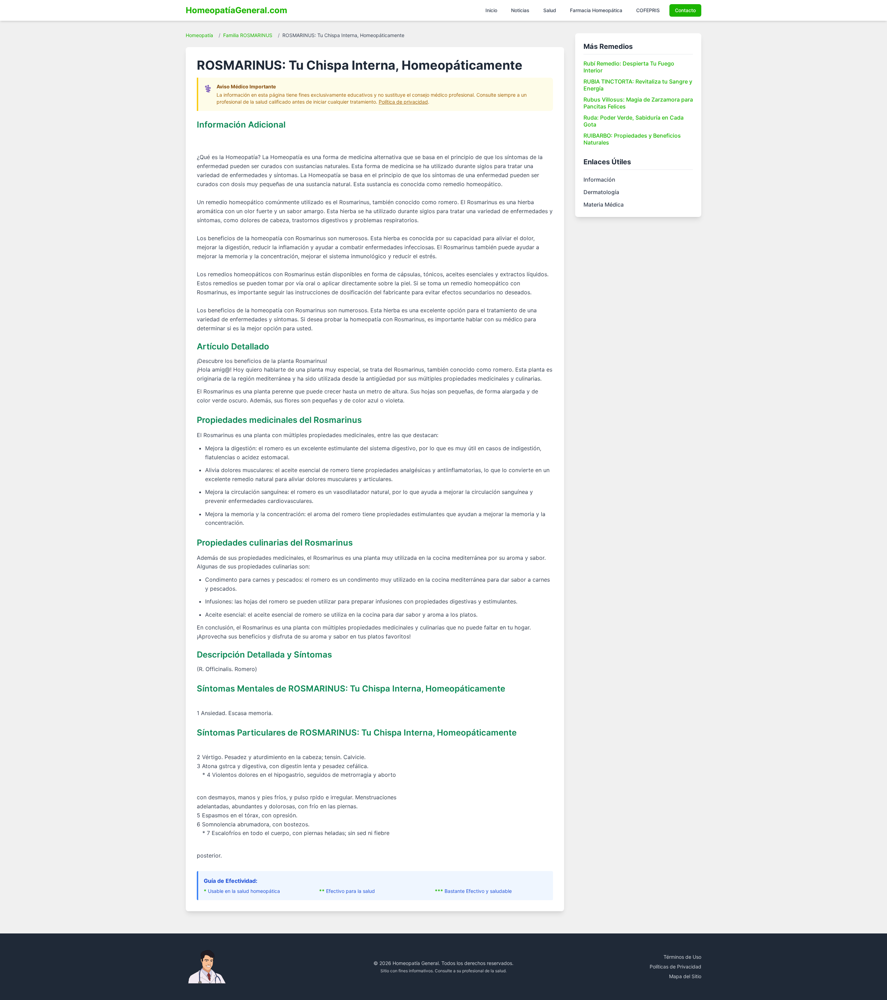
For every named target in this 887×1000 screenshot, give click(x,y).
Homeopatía (199, 35)
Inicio (491, 10)
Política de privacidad (403, 102)
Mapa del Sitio (685, 976)
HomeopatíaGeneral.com (236, 10)
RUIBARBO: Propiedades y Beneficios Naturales (632, 139)
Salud (549, 10)
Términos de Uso (682, 957)
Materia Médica (603, 204)
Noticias (520, 10)
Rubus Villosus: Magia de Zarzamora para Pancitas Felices (638, 103)
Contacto (685, 10)
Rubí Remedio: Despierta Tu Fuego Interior (628, 67)
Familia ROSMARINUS (247, 35)
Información (599, 179)
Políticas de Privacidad (675, 966)
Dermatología (601, 192)
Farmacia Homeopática (596, 10)
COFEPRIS (648, 10)
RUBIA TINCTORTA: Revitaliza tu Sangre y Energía (637, 85)
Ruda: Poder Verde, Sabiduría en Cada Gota (633, 121)
